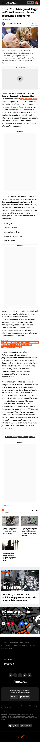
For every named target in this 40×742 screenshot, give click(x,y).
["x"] (17, 623)
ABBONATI (30, 2)
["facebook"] (21, 623)
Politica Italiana (6, 505)
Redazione (33, 645)
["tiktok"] (3, 623)
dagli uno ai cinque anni (28, 99)
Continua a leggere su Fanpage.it (20, 436)
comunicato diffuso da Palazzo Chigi (15, 107)
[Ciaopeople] (20, 736)
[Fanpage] (20, 681)
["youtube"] (12, 623)
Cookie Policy (5, 645)
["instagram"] (8, 623)
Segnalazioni (14, 642)
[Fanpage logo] (11, 3)
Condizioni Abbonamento (19, 645)
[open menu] (2, 3)
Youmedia (4, 642)
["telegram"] (26, 623)
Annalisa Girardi (16, 24)
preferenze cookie (7, 648)
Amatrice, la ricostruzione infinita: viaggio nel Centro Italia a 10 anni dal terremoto (19, 597)
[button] (36, 24)
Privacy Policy (24, 642)
